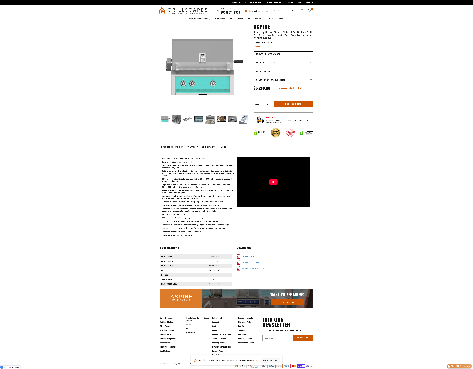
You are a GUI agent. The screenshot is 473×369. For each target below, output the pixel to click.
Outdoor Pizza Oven (246, 342)
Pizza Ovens (165, 326)
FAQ (299, 2)
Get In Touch (217, 318)
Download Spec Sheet (251, 262)
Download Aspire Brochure (253, 268)
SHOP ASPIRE (287, 302)
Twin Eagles (242, 330)
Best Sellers (165, 351)
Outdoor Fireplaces (168, 338)
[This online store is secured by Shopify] (240, 367)
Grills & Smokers (166, 318)
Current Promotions (274, 2)
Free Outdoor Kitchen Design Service (197, 319)
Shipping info (209, 146)
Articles (290, 2)
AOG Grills (242, 334)
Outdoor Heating (166, 334)
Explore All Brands (245, 318)
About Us (309, 2)
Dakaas (16, 367)
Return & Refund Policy (221, 346)
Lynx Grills (242, 326)
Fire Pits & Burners (167, 330)
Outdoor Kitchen (166, 322)
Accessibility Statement (221, 334)
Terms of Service (219, 338)
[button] (459, 366)
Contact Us (235, 2)
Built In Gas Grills (245, 338)
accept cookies (270, 360)
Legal (224, 146)
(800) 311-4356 (230, 12)
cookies (254, 360)
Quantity (257, 104)
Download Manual (249, 256)
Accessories (165, 342)
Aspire (259, 46)
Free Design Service (253, 2)
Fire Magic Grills (244, 322)
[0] (309, 10)
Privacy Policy (218, 351)
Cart (214, 326)
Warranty (192, 146)
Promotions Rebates (168, 346)
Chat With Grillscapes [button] (460, 366)
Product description (172, 146)
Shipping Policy (218, 342)
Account (215, 322)
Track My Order (192, 332)
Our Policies (217, 355)
